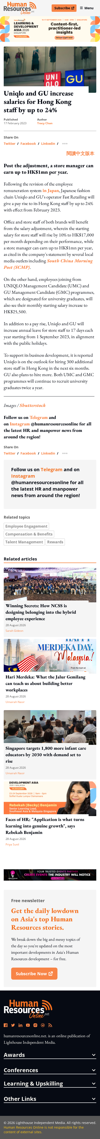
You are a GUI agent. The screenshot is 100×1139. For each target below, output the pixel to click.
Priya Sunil (12, 844)
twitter (9, 143)
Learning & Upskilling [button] (33, 1083)
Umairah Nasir (15, 702)
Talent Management (24, 542)
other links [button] (20, 1098)
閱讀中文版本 (80, 153)
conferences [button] (21, 1070)
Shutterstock (33, 405)
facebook (28, 143)
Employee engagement (26, 526)
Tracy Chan (45, 123)
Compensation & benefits (29, 534)
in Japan (51, 190)
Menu (88, 8)
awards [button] (14, 1055)
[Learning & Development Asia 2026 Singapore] (50, 29)
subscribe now (36, 975)
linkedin (48, 143)
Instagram (20, 424)
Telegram (39, 417)
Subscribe (65, 9)
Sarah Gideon (14, 631)
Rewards (55, 542)
